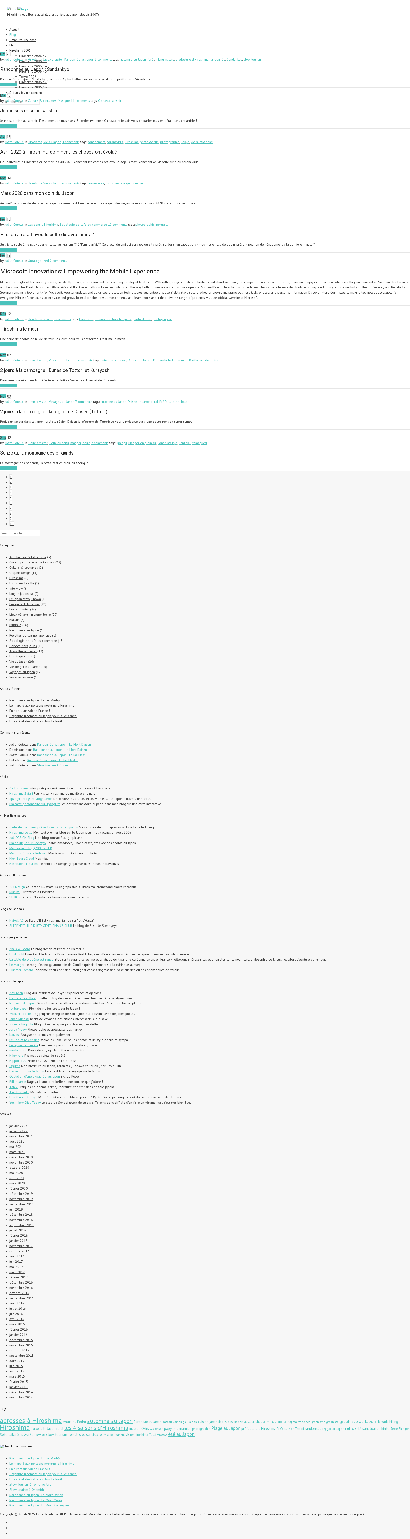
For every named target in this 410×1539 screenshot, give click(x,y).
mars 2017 (17, 1272)
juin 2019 (16, 1209)
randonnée (217, 59)
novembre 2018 (21, 1220)
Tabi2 (13, 1087)
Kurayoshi (160, 360)
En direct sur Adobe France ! (29, 711)
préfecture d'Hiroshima (192, 59)
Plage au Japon (225, 1428)
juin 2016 (16, 1314)
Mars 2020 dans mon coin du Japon (37, 193)
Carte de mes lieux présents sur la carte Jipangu (43, 827)
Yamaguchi (199, 443)
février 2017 (18, 1277)
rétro (349, 1428)
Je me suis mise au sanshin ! (29, 110)
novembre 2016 (21, 1288)
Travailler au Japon (23, 651)
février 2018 (18, 1235)
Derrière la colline (22, 998)
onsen (159, 1429)
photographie (169, 142)
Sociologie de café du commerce (83, 224)
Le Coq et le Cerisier (24, 1040)
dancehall (249, 1422)
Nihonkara (16, 1055)
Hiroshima (35, 59)
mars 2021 (17, 1152)
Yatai (152, 1434)
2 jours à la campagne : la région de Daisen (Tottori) (53, 411)
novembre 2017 (21, 1246)
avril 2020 (16, 1178)
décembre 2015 (21, 1340)
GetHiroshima (18, 788)
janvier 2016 (18, 1335)
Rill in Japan (17, 1081)
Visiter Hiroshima (137, 1435)
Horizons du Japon (22, 1003)
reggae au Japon (333, 1429)
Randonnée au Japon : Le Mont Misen (35, 1500)
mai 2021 (16, 1147)
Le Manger (17, 964)
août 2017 (16, 1256)
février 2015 (18, 1381)
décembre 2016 (21, 1282)
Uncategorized (38, 260)
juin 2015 (16, 1366)
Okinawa (104, 101)
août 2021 (16, 1141)
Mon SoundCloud (21, 858)
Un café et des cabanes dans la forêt (35, 721)
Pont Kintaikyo (167, 443)
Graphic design (20, 573)
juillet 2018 (17, 1230)
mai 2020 (16, 1173)
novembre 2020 (21, 1162)
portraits (162, 224)
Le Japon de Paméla (23, 1045)
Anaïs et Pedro (74, 1421)
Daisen (132, 401)
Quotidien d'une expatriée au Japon (34, 1076)
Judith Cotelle (14, 59)
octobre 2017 (19, 1251)
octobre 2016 (19, 1293)
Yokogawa (162, 1434)
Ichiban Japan (18, 1008)
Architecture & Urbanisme (27, 557)
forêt (150, 59)
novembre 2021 (21, 1136)
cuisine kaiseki (233, 1422)
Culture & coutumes (42, 101)
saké (358, 1429)
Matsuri (14, 620)
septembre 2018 (21, 1225)
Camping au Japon (185, 1422)
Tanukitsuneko (19, 1092)
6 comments (70, 183)
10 (12, 524)
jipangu (122, 443)
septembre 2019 (21, 1204)
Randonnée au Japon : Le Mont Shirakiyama (39, 1505)
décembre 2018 (21, 1214)
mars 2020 (17, 1183)
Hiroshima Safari (21, 793)
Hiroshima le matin (20, 329)
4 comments (70, 142)
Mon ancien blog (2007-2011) (30, 848)
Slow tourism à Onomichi (54, 765)
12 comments (117, 224)
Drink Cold (16, 954)
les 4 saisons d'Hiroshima (96, 1427)
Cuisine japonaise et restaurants (31, 562)
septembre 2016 (21, 1298)
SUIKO (14, 897)
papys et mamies (177, 1428)
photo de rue (149, 142)
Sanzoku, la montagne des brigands (37, 453)
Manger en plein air (142, 443)
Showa (23, 1434)
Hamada (382, 1421)
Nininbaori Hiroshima (24, 864)
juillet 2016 (17, 1308)
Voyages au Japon (61, 360)
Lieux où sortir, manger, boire (69, 443)
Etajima (292, 1422)
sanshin (117, 101)
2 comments (103, 59)
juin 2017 (16, 1261)
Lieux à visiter (53, 59)
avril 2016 (16, 1319)
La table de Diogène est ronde (31, 959)
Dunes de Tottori (140, 360)
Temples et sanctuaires (85, 1434)
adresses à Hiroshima (31, 1420)
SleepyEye (37, 1434)
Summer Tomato (21, 970)
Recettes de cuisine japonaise (30, 635)
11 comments (80, 101)
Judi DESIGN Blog (21, 837)
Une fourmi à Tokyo (23, 1097)
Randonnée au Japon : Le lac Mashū (34, 700)
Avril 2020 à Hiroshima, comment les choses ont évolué (58, 152)
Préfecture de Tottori (204, 360)
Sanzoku (185, 443)
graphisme (318, 1422)
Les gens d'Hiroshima (43, 224)
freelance (304, 1422)
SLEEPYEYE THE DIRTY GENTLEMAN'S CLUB (40, 926)
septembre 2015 (21, 1355)
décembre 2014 (21, 1392)
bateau (167, 1422)
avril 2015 (16, 1371)
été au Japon (181, 1434)
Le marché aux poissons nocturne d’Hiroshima (41, 705)
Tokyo (185, 142)
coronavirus (115, 142)
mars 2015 (17, 1376)
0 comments (58, 260)
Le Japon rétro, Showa (25, 599)
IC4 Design (17, 887)
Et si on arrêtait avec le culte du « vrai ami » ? (47, 234)
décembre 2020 (21, 1157)
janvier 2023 (18, 1126)
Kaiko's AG (16, 920)
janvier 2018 (18, 1241)
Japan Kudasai (19, 1019)
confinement (96, 142)
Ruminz (14, 892)
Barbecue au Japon (148, 1421)
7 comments (83, 401)
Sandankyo (234, 59)
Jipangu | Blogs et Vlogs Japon (30, 799)
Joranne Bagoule (21, 1024)
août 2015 (16, 1361)
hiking (160, 59)
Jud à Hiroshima (21, 1446)
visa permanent (114, 1435)
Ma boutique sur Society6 (27, 843)
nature (169, 59)
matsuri (134, 1428)
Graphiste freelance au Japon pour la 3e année (43, 716)
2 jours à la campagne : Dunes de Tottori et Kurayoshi (55, 370)
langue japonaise (21, 593)
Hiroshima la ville (40, 319)
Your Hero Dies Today (25, 1102)
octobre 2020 (19, 1167)
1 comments (84, 360)
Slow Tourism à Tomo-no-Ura (30, 1484)
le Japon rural (178, 360)
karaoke (36, 1428)
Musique (64, 101)
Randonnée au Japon (79, 59)
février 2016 (18, 1329)
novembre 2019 (21, 1199)
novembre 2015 (21, 1345)
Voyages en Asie (21, 677)
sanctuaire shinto (376, 1428)
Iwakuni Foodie (20, 1014)
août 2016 (16, 1303)
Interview (16, 588)
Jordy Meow (18, 1029)
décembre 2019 (21, 1194)
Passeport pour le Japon (26, 1071)
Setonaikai (8, 1434)
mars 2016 (17, 1324)
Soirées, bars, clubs (23, 646)
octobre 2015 (19, 1350)
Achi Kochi (16, 993)
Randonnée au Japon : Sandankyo (34, 69)
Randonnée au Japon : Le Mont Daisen (64, 744)
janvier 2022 (18, 1131)
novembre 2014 (21, 1397)
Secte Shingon (400, 1429)
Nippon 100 (17, 1061)
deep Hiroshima (271, 1421)
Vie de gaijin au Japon (24, 667)
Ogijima (14, 1066)
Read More (8, 84)
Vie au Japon (52, 142)
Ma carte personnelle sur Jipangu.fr (34, 804)
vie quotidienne (202, 142)
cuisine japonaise (211, 1421)
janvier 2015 (18, 1387)
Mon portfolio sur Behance (28, 853)
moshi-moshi (18, 1050)
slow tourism (253, 59)
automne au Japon (133, 59)
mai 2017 (16, 1267)
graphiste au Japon (358, 1421)
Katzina (14, 1034)
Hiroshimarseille (21, 832)
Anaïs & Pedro (19, 949)
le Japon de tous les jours (113, 319)
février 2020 (18, 1188)
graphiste (332, 1422)
